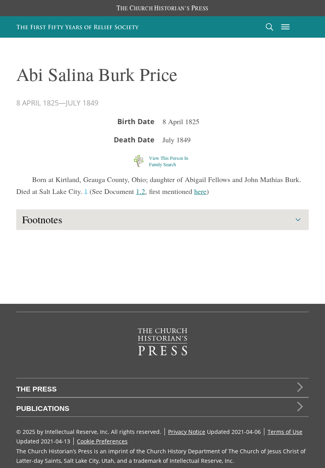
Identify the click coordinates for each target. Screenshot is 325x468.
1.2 (140, 191)
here (200, 191)
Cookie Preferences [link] (102, 441)
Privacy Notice (186, 431)
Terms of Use (285, 431)
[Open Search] (269, 27)
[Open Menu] (285, 26)
